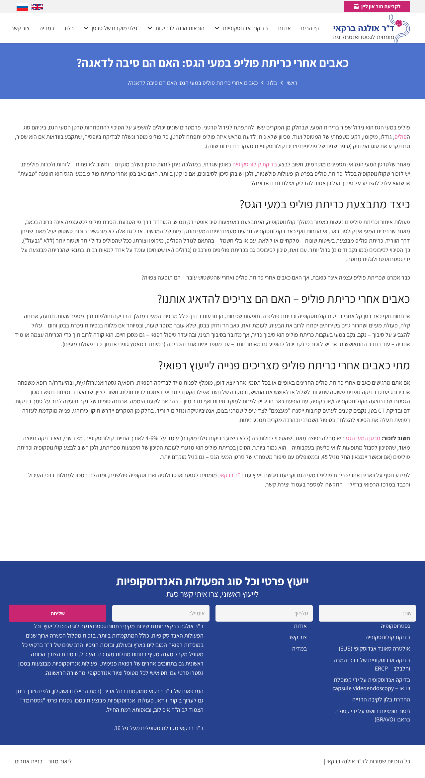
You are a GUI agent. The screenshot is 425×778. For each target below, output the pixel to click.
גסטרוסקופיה (395, 626)
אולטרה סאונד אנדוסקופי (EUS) (374, 648)
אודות (300, 626)
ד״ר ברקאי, (230, 475)
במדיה (299, 648)
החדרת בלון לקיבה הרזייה (381, 699)
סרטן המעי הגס (363, 438)
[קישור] (371, 28)
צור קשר (297, 637)
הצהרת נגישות (306, 761)
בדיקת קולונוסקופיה (254, 164)
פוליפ (400, 136)
